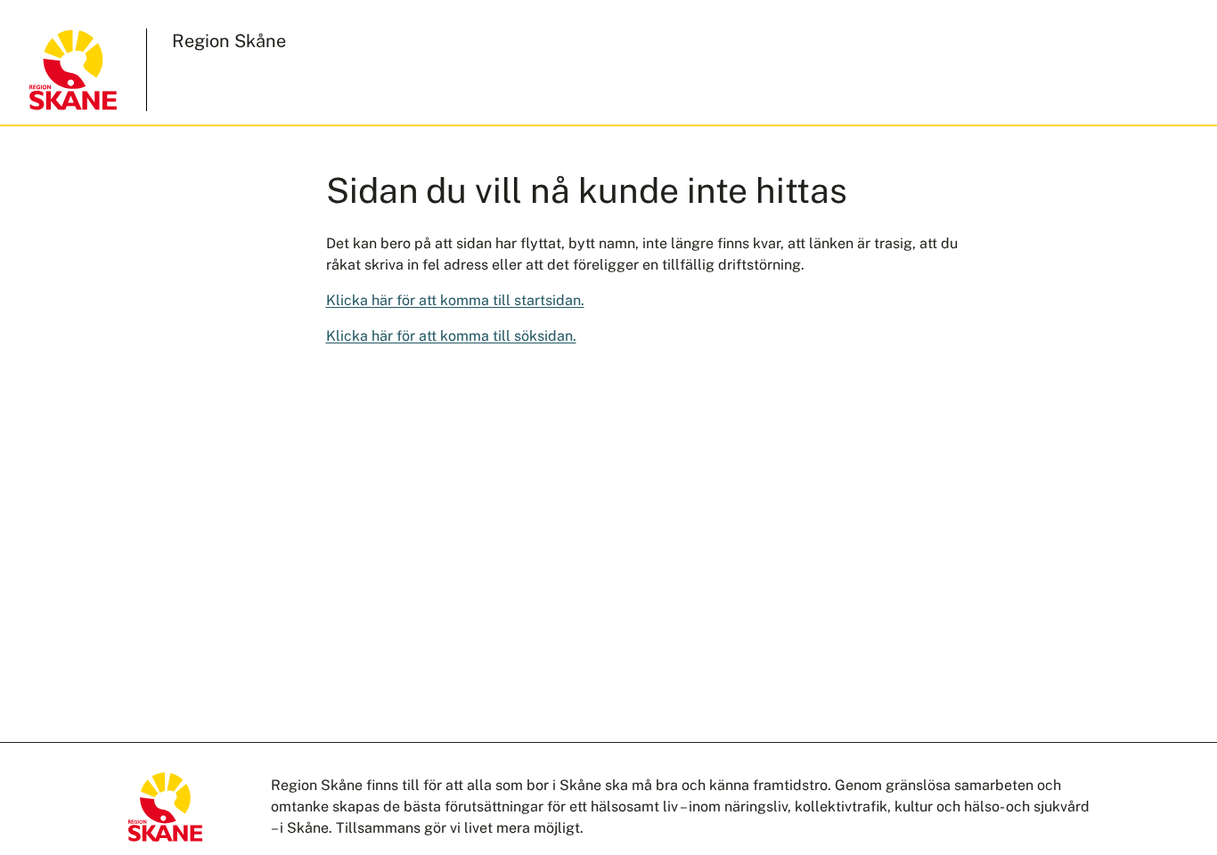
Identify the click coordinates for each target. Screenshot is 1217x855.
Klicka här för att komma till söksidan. (451, 335)
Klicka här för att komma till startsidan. (455, 300)
